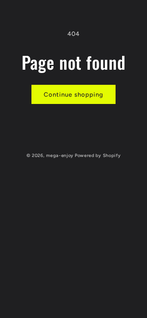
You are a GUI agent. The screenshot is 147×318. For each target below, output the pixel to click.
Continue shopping (73, 94)
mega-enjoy (60, 155)
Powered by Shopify (98, 155)
